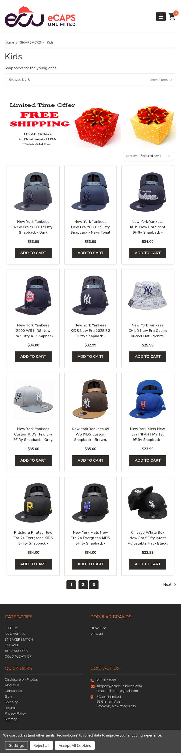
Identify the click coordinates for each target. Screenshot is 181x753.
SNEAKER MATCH (19, 639)
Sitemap (11, 719)
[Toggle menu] (161, 16)
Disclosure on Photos (21, 679)
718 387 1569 (106, 680)
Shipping (11, 702)
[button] (90, 79)
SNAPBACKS (15, 634)
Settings (16, 745)
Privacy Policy (15, 713)
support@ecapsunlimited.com (119, 686)
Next (168, 584)
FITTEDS (11, 628)
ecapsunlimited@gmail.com (117, 691)
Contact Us (13, 691)
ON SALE (12, 645)
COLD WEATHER (18, 656)
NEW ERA (98, 628)
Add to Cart (33, 253)
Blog (8, 696)
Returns (10, 708)
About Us (12, 685)
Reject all (41, 745)
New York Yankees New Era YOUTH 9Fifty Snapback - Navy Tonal (90, 227)
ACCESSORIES (16, 651)
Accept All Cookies (75, 745)
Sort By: (132, 156)
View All (96, 634)
